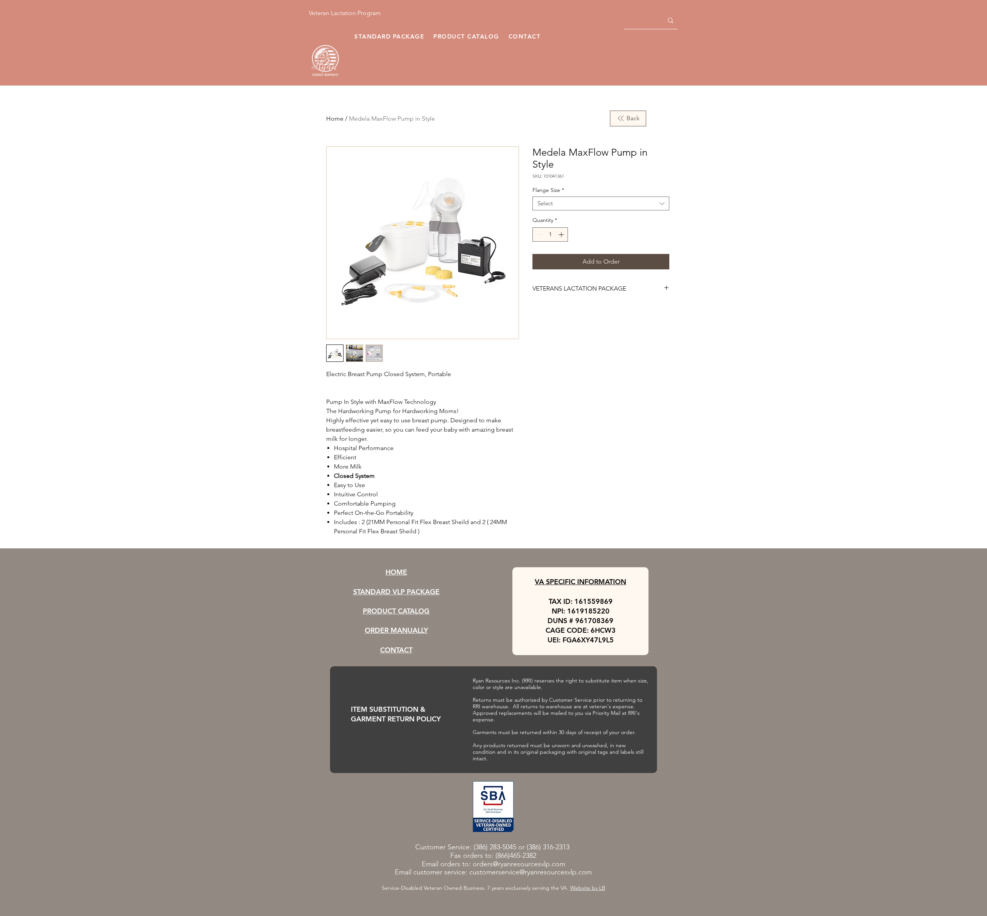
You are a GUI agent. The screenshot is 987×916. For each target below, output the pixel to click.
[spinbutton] (550, 234)
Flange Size (548, 190)
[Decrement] (538, 234)
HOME (396, 572)
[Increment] (562, 234)
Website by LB (587, 887)
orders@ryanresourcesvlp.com (519, 864)
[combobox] (600, 203)
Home (335, 118)
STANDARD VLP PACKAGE (396, 591)
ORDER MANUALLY (396, 630)
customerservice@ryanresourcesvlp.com (530, 872)
